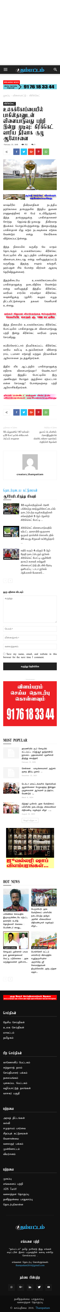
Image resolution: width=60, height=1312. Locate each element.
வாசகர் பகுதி (11, 1093)
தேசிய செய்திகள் (14, 1022)
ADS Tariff (9, 1189)
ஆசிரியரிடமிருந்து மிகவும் (19, 497)
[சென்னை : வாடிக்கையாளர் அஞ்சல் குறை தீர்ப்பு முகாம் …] (11, 772)
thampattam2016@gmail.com (30, 1265)
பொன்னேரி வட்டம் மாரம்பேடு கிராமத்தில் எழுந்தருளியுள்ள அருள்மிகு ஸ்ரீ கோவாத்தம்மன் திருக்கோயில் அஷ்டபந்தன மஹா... (43, 962)
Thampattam (43, 1308)
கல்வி (6, 1123)
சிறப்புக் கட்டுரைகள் (15, 1133)
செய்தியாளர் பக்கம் (15, 1073)
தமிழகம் (8, 1038)
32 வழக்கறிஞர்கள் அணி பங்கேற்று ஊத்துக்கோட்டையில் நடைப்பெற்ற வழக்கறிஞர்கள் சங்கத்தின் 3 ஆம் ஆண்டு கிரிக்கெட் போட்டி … (38, 512)
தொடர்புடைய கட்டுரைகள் (20, 491)
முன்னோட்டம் (11, 1149)
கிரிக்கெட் (34, 95)
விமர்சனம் (9, 1154)
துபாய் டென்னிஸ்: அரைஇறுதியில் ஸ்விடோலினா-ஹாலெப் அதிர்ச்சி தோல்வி (45, 436)
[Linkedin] (30, 1287)
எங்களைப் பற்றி (13, 1184)
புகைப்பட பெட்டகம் (15, 1083)
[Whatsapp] (11, 1287)
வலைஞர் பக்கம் (13, 1144)
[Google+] (21, 1287)
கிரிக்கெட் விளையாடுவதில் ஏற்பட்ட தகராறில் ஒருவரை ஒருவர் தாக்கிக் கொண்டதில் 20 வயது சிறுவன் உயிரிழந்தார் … (37, 535)
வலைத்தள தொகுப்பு (16, 1194)
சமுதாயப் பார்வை (10, 910)
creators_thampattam (30, 474)
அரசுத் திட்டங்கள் (38, 905)
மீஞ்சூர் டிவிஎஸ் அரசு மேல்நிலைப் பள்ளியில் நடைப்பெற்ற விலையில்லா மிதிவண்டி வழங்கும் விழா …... (39, 807)
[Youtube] (48, 1287)
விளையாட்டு (19, 95)
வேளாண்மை (11, 1138)
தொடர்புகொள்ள (13, 1204)
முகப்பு (6, 95)
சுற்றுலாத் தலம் (12, 1067)
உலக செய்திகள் (13, 1027)
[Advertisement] (30, 32)
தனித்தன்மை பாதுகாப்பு (18, 1199)
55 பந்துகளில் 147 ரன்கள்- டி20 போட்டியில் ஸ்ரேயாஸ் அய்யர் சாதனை (16, 435)
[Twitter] (39, 1287)
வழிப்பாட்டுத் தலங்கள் (39, 948)
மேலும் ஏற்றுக (29, 820)
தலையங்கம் (10, 1078)
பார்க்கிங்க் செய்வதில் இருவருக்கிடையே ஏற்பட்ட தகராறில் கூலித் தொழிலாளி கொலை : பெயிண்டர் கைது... (15, 921)
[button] (55, 69)
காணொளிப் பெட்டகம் (16, 1062)
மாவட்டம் (8, 1032)
